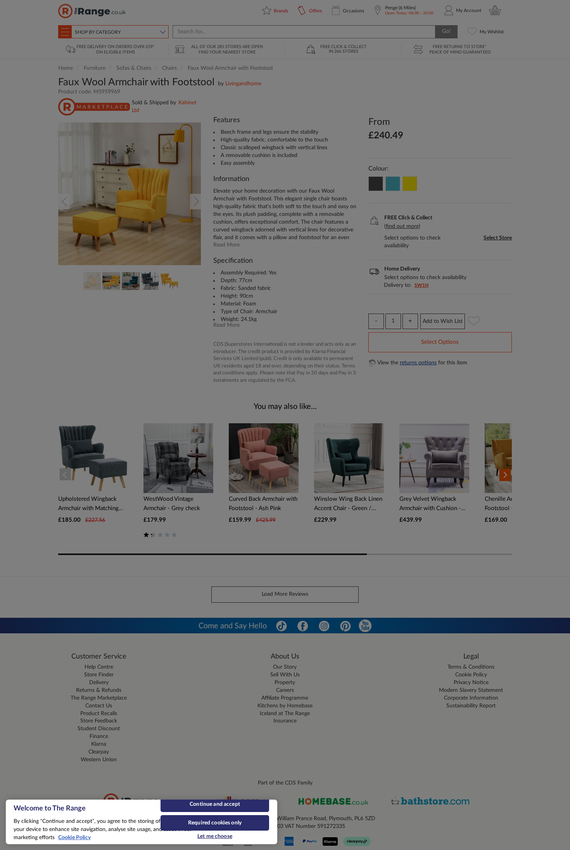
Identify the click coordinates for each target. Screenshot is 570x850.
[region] (141, 822)
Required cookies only (215, 823)
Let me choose (214, 836)
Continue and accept (215, 804)
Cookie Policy (74, 837)
